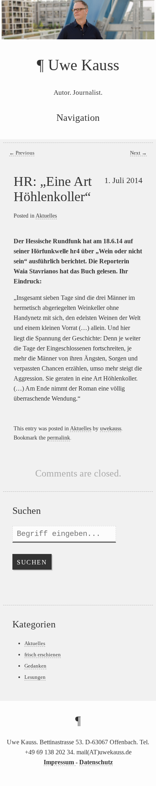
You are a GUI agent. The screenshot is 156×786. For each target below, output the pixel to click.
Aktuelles (46, 215)
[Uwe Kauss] (78, 28)
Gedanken (35, 666)
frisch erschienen (42, 655)
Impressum (60, 762)
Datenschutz (96, 762)
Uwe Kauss (83, 64)
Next (138, 153)
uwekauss (110, 428)
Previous (21, 153)
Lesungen (35, 677)
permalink (58, 437)
